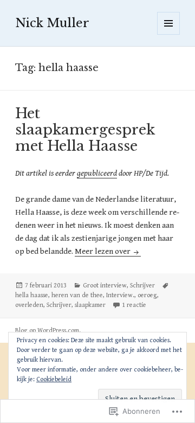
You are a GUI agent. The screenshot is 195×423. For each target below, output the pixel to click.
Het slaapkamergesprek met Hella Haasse (85, 130)
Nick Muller (52, 23)
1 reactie (134, 305)
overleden (29, 305)
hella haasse (31, 295)
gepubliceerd (97, 173)
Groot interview (105, 285)
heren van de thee (77, 295)
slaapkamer (90, 305)
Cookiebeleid (54, 379)
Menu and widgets (169, 34)
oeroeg (147, 295)
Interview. (120, 295)
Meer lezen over (103, 251)
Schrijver (142, 285)
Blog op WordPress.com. (48, 330)
